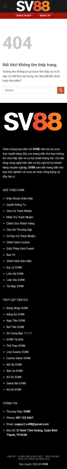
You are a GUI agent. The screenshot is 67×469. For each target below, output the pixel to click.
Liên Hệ (11, 456)
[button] (5, 6)
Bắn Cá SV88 (14, 371)
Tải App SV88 (15, 286)
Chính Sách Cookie (17, 242)
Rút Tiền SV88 (15, 327)
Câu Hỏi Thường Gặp (19, 229)
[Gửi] (60, 90)
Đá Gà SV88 (13, 389)
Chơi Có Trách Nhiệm (19, 211)
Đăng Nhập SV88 (17, 308)
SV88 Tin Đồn (14, 339)
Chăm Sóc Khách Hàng (20, 223)
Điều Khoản (52, 456)
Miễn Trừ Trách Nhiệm (19, 217)
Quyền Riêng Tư (16, 204)
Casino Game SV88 (18, 358)
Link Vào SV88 (15, 280)
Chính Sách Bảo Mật (18, 261)
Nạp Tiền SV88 (15, 320)
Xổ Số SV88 (13, 377)
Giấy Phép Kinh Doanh (20, 248)
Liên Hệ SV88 (14, 273)
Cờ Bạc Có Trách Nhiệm (20, 236)
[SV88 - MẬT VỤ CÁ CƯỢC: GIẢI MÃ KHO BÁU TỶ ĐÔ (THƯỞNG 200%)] (33, 6)
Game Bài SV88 (16, 383)
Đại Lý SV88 (14, 267)
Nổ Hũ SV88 (14, 364)
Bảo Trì (10, 255)
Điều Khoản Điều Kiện (19, 198)
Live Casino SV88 (17, 352)
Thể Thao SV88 (15, 345)
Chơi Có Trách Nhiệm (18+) (34, 459)
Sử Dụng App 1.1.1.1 (19, 333)
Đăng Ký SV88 (15, 314)
